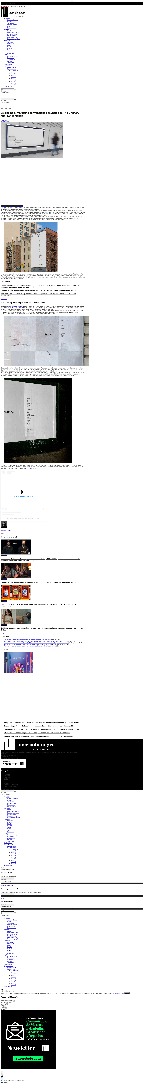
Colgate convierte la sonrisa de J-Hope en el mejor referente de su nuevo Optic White (38, 736)
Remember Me (7, 881)
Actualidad (7, 18)
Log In (2, 898)
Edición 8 (13, 83)
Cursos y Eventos (12, 20)
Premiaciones (11, 26)
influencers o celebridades (16, 306)
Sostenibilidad (8, 64)
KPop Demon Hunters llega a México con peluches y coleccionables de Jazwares (37, 733)
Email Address (5, 1002)
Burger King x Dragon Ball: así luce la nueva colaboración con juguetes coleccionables (39, 726)
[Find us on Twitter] (1, 868)
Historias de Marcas (13, 32)
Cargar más (4, 299)
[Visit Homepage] (13, 17)
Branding (9, 47)
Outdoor (9, 48)
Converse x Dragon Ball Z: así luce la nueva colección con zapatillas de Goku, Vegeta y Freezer (42, 729)
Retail (9, 31)
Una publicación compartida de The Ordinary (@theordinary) (23, 518)
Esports (9, 61)
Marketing (7, 29)
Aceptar (127, 993)
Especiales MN (8, 66)
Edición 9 (13, 85)
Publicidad (7, 40)
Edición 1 (13, 72)
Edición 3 (13, 75)
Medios (9, 21)
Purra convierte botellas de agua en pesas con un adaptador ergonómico (25, 646)
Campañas (10, 42)
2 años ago (4, 120)
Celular (3, 1007)
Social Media (11, 59)
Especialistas (8, 86)
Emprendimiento (12, 24)
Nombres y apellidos (7, 1000)
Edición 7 (13, 81)
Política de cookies (118, 993)
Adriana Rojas (6, 530)
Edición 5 (13, 78)
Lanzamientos (11, 28)
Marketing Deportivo (13, 34)
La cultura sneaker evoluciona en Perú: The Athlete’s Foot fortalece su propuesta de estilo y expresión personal (36, 643)
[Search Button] (15, 99)
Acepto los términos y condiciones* (13, 1081)
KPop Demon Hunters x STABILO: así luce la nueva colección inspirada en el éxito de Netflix (41, 722)
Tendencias (10, 23)
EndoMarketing (11, 36)
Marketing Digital (12, 56)
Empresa (3, 1004)
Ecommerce (10, 58)
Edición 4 (13, 77)
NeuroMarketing (12, 37)
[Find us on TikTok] (3, 868)
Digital (6, 55)
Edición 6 (13, 80)
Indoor (9, 50)
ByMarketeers (11, 69)
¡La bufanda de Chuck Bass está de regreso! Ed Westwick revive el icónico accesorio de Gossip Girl (33, 641)
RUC (2, 1006)
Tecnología (10, 62)
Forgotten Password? (7, 885)
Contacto (6, 783)
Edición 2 (13, 74)
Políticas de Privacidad (11, 786)
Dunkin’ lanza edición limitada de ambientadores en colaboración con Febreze (26, 639)
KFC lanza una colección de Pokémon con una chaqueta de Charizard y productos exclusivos (31, 644)
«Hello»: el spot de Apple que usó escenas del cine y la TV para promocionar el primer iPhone (39, 290)
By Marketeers (15, 70)
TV (8, 51)
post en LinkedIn (31, 468)
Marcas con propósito (13, 39)
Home (2, 109)
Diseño (9, 45)
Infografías (10, 53)
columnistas (75, 752)
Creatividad (10, 43)
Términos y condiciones (11, 785)
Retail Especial (11, 67)
